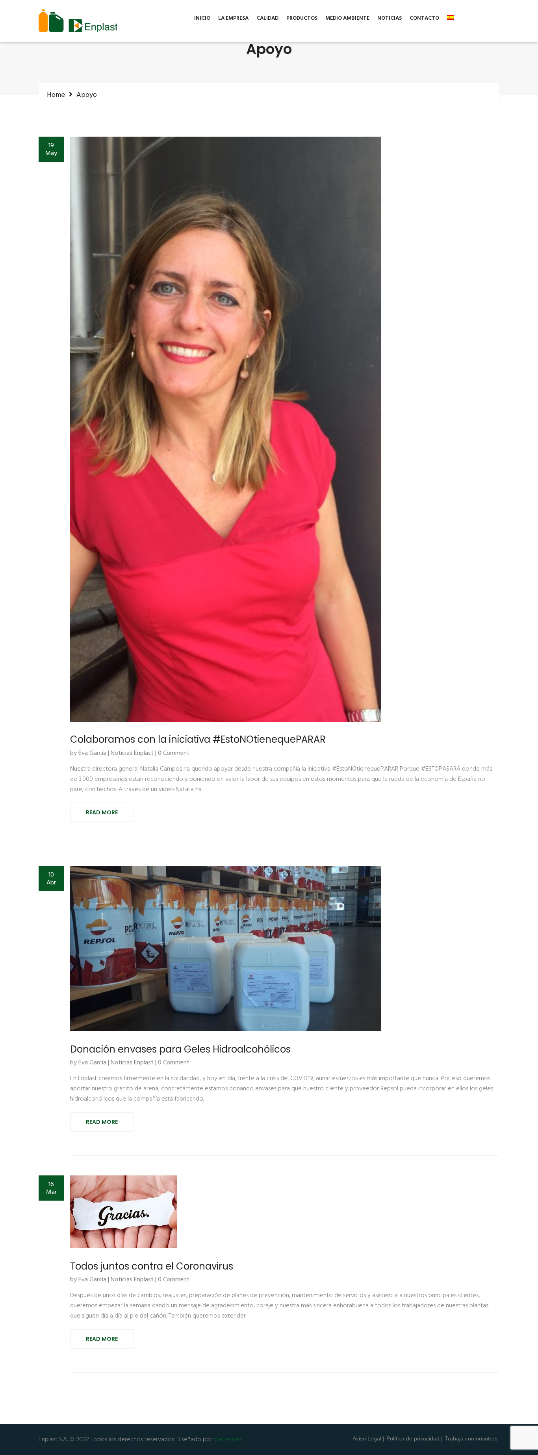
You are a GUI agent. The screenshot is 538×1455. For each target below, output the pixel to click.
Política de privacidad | (414, 1438)
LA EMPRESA (233, 19)
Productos (301, 19)
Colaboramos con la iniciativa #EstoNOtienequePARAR (198, 739)
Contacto (424, 19)
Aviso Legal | (368, 1438)
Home (56, 94)
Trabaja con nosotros (471, 1438)
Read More (102, 812)
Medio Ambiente (347, 19)
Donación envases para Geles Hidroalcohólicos (180, 1049)
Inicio (202, 19)
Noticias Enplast (132, 753)
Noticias (389, 19)
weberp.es (228, 1440)
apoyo (86, 95)
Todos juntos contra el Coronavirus (151, 1266)
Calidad (267, 19)
